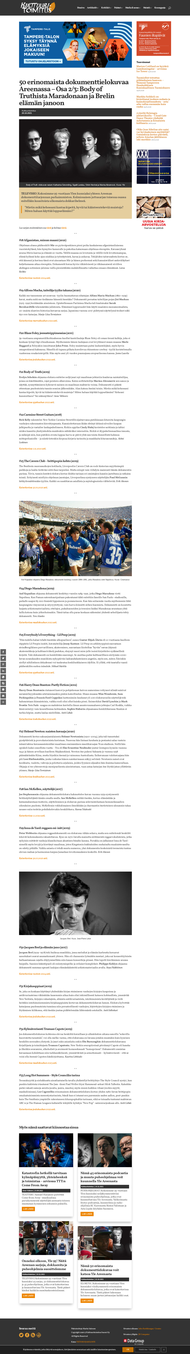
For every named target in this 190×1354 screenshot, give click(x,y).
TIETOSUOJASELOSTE (85, 1342)
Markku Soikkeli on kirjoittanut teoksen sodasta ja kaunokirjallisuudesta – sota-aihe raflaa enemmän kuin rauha (153, 102)
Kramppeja (160, 8)
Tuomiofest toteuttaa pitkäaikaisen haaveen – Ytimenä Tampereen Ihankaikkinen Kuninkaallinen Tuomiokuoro (153, 83)
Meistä (146, 8)
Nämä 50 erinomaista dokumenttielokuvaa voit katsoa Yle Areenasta (100, 1270)
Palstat (117, 8)
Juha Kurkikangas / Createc (150, 1328)
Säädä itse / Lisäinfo (147, 1349)
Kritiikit (105, 8)
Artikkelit (92, 8)
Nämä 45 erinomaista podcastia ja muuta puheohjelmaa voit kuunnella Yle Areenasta (104, 1177)
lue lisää (28, 1209)
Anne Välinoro (28, 1191)
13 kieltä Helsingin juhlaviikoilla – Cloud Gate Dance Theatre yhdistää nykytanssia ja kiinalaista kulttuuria (151, 118)
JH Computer (144, 1334)
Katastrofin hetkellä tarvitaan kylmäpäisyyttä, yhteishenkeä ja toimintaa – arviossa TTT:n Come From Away (44, 1179)
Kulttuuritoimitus (29, 111)
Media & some (132, 8)
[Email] (3, 696)
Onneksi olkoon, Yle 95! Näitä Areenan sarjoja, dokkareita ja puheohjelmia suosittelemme (44, 1265)
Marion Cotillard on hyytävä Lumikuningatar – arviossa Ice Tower (152, 69)
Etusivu (81, 8)
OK (128, 1349)
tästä (63, 228)
